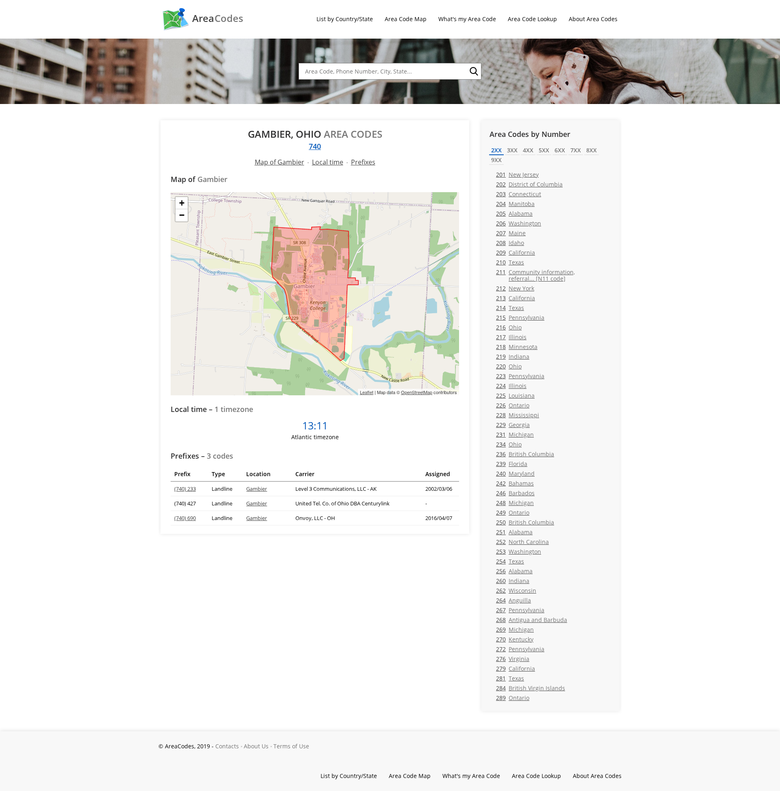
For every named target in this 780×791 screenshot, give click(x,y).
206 (518, 223)
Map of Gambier (279, 162)
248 (515, 503)
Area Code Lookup (532, 19)
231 (515, 434)
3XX (512, 150)
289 (512, 698)
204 (515, 204)
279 (515, 668)
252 (522, 542)
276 (512, 659)
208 (510, 243)
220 (509, 366)
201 (517, 174)
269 (515, 629)
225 (515, 395)
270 (514, 639)
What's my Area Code (467, 19)
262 (516, 590)
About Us (256, 746)
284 (530, 688)
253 (518, 551)
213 (515, 298)
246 (515, 493)
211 (535, 275)
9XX (496, 160)
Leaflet (366, 392)
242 (515, 483)
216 (509, 327)
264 (513, 600)
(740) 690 (185, 518)
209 (515, 252)
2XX (496, 150)
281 (510, 678)
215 (520, 317)
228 (517, 415)
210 (510, 262)
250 (525, 522)
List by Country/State (344, 19)
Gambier (256, 488)
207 (511, 233)
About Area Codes (593, 19)
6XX (560, 150)
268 (531, 620)
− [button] (181, 215)
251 (514, 532)
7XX (575, 150)
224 (511, 386)
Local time (327, 162)
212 (515, 288)
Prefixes (363, 162)
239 (511, 464)
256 (514, 571)
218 (516, 347)
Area (217, 18)
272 (520, 649)
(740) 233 (185, 488)
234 (509, 444)
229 (513, 425)
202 (529, 184)
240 (515, 473)
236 (525, 454)
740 (315, 146)
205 (514, 213)
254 (510, 561)
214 (510, 308)
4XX (528, 150)
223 (520, 376)
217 (511, 337)
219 (512, 356)
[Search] (473, 71)
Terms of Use (291, 746)
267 (520, 610)
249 (512, 512)
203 (518, 194)
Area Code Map (406, 19)
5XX (544, 150)
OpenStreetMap (416, 392)
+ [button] (181, 203)
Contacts (227, 746)
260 (512, 581)
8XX (591, 150)
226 (512, 405)
